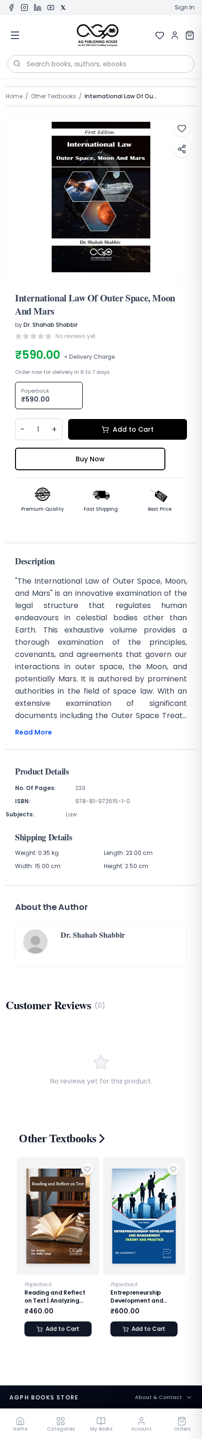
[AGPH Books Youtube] (50, 7)
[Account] (174, 35)
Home (14, 96)
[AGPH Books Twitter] (63, 7)
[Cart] (189, 35)
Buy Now (90, 459)
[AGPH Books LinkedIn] (37, 7)
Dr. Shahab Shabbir (50, 325)
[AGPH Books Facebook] (11, 7)
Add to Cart (133, 429)
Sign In (184, 7)
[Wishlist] (159, 35)
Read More (33, 732)
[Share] (181, 149)
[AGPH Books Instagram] (24, 7)
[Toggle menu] (15, 35)
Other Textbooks (53, 96)
